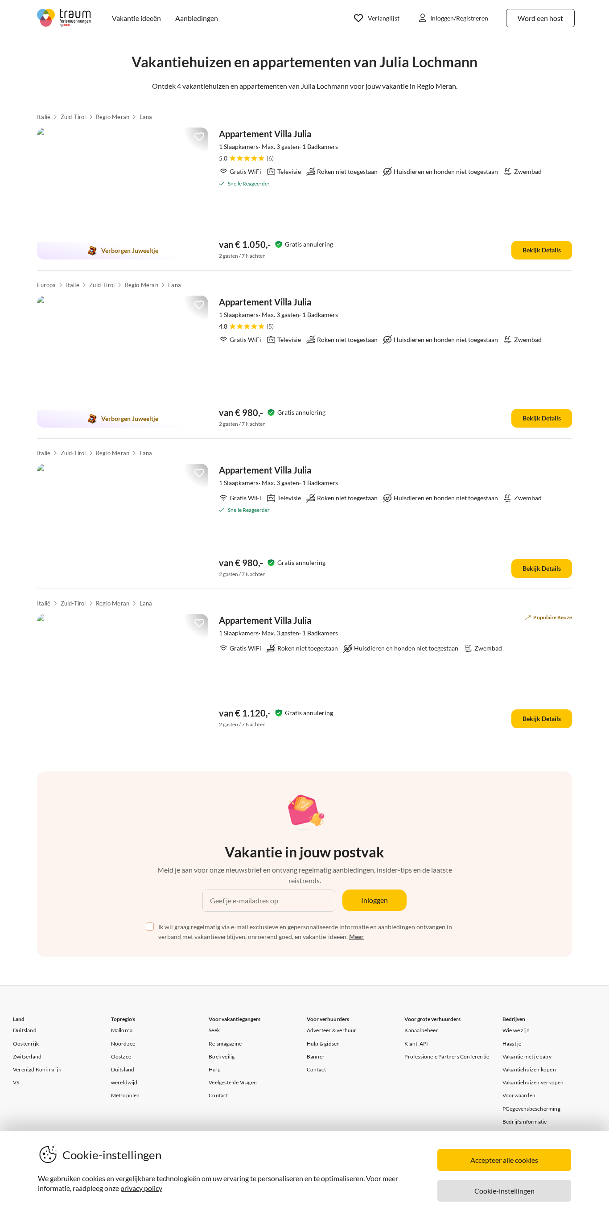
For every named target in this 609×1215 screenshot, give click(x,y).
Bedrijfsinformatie (524, 1121)
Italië (43, 116)
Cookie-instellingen (504, 1190)
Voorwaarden (518, 1095)
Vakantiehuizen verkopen (533, 1082)
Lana (146, 116)
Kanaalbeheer (421, 1030)
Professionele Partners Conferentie (446, 1056)
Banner (316, 1056)
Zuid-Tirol (73, 116)
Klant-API (416, 1043)
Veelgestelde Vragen (233, 1082)
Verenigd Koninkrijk (37, 1069)
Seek (214, 1030)
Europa (46, 284)
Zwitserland (27, 1056)
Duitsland (25, 1030)
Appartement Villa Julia (265, 133)
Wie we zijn (516, 1030)
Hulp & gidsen (323, 1043)
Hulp (215, 1069)
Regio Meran (112, 116)
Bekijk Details (542, 250)
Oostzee (121, 1056)
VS (16, 1082)
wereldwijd (124, 1082)
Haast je (512, 1043)
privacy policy (141, 1188)
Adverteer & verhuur (332, 1030)
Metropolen (125, 1095)
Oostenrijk (26, 1043)
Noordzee (123, 1043)
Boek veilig (222, 1056)
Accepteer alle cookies (504, 1160)
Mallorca (122, 1030)
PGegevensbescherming (531, 1108)
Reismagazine (225, 1043)
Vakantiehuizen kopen (529, 1069)
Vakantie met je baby (526, 1056)
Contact (218, 1095)
